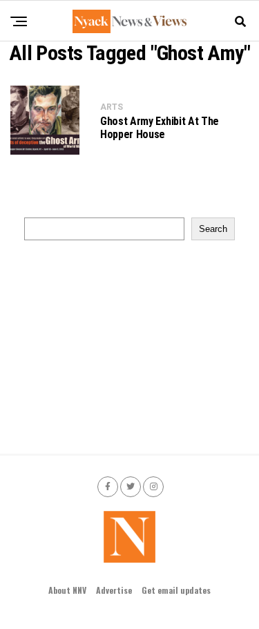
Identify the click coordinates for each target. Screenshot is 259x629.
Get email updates (176, 590)
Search (213, 229)
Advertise (114, 590)
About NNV (67, 590)
